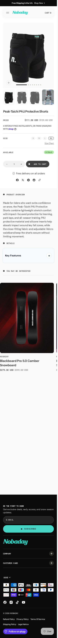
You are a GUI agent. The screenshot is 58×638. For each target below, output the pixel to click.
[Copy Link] (39, 180)
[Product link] (27, 318)
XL (51, 138)
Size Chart (49, 143)
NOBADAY (14, 613)
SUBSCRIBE (30, 529)
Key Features (13, 255)
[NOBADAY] (20, 13)
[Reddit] (34, 180)
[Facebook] (17, 180)
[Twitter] (22, 180)
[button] (8, 13)
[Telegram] (28, 180)
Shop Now (38, 3)
